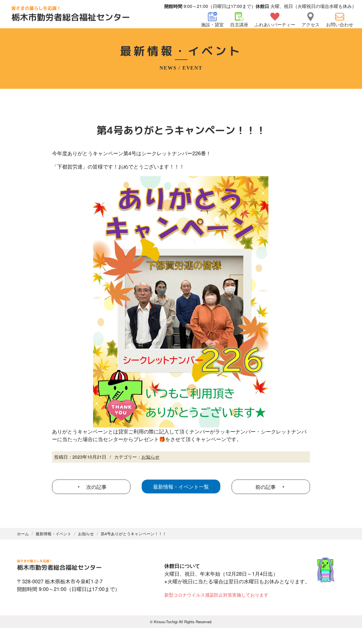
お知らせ (150, 457)
